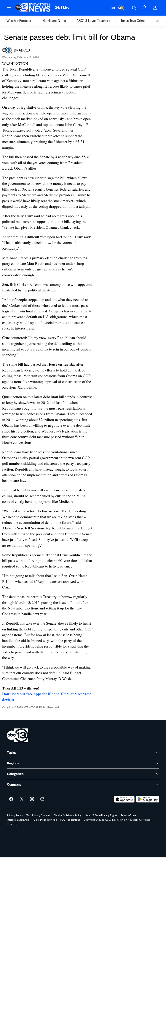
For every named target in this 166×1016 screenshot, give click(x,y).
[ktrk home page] (17, 735)
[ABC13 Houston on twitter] (21, 799)
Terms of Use (128, 815)
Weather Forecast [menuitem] (19, 21)
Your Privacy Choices (38, 815)
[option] (24, 21)
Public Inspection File (44, 819)
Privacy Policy (15, 815)
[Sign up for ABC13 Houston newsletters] (42, 799)
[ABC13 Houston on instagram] (32, 799)
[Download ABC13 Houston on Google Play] (147, 799)
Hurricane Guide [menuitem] (54, 21)
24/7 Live (62, 7)
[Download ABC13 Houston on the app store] (124, 799)
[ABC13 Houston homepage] (33, 8)
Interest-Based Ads (18, 819)
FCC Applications (70, 819)
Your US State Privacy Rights (101, 815)
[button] (9, 7)
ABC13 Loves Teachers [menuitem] (93, 21)
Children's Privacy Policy (67, 815)
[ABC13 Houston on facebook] (11, 799)
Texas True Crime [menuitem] (133, 21)
